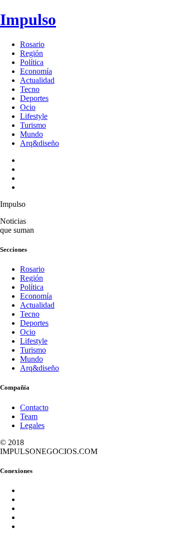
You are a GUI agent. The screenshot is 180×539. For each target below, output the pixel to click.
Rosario (32, 44)
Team (29, 416)
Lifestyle (34, 116)
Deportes (34, 98)
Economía (36, 71)
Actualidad (37, 80)
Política (32, 62)
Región (31, 53)
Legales (32, 425)
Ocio (28, 107)
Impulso (28, 19)
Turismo (33, 125)
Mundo (31, 134)
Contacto (34, 407)
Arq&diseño (39, 143)
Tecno (30, 89)
